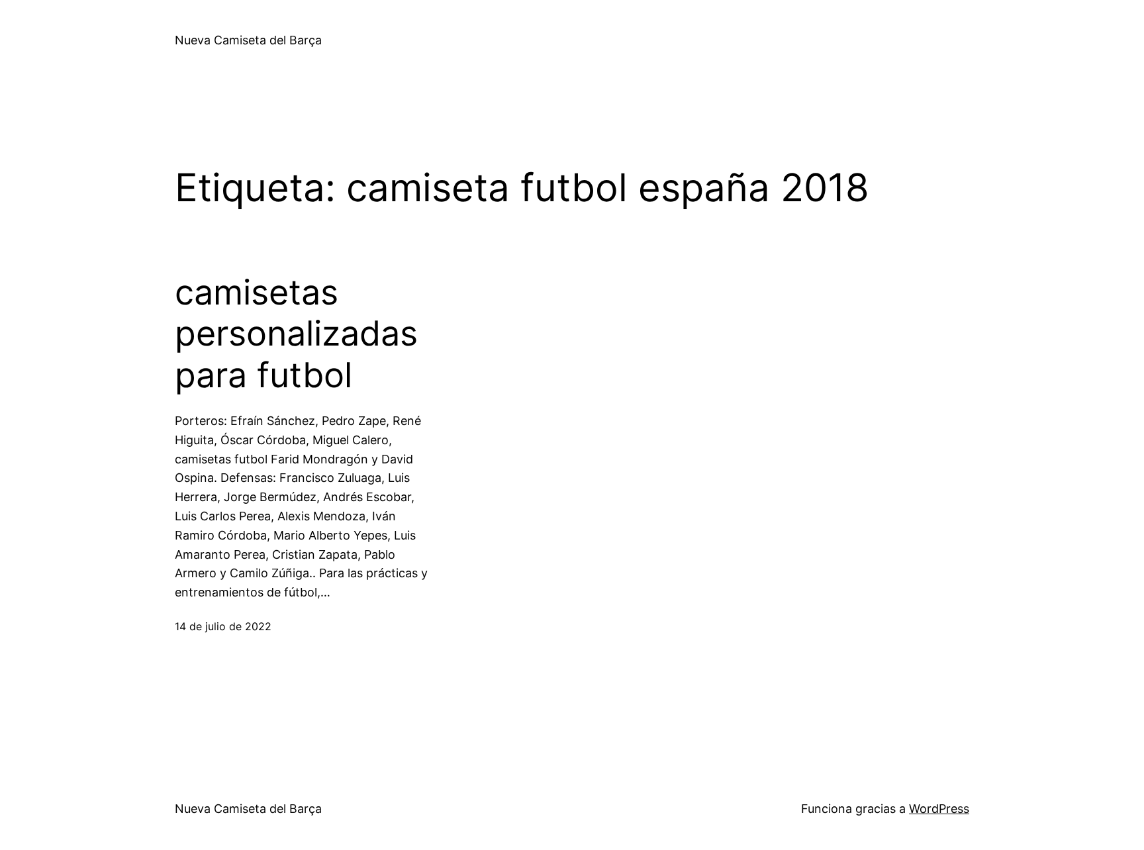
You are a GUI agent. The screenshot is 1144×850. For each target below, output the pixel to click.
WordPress (939, 809)
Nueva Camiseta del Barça (248, 40)
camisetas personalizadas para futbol (296, 334)
